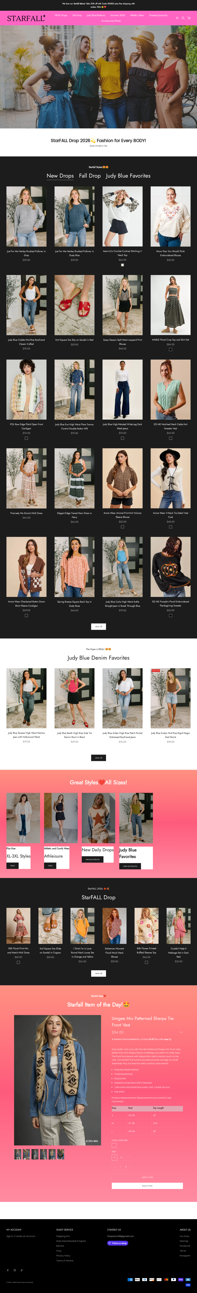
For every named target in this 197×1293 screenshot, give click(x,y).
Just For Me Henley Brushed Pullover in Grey (26, 253)
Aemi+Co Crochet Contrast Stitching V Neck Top (122, 253)
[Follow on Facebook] (7, 1270)
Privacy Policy (63, 1255)
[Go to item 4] (43, 1154)
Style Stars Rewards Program (71, 1241)
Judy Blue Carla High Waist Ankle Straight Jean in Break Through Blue (122, 604)
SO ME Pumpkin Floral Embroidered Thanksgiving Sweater (170, 604)
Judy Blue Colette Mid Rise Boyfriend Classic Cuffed (26, 342)
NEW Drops (61, 15)
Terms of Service (64, 1260)
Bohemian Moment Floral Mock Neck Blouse (114, 952)
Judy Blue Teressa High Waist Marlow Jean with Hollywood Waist (26, 735)
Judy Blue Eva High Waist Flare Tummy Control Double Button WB (74, 426)
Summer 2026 (117, 15)
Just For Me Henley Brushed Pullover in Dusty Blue (74, 253)
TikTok (183, 1250)
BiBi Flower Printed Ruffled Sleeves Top (146, 950)
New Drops (60, 176)
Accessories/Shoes (111, 20)
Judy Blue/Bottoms (96, 15)
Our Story (184, 1236)
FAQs (58, 1250)
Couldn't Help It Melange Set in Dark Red (178, 952)
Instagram (185, 1255)
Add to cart (147, 1177)
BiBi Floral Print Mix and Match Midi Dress (18, 950)
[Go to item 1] (18, 1154)
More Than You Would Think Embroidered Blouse (170, 253)
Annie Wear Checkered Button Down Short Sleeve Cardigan (26, 604)
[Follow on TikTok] (21, 1270)
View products (93, 859)
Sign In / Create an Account (20, 1236)
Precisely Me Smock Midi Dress (26, 513)
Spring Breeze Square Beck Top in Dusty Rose (74, 604)
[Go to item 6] (60, 1154)
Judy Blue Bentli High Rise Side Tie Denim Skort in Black (74, 735)
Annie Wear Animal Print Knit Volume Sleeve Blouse (122, 515)
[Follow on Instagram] (14, 1270)
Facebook (185, 1245)
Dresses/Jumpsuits (158, 15)
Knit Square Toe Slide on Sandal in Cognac (50, 950)
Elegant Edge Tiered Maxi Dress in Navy (74, 515)
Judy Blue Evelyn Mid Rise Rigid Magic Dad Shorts (170, 735)
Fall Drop (77, 15)
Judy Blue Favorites (128, 176)
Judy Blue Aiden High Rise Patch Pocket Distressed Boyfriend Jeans (122, 735)
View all (98, 626)
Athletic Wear (137, 15)
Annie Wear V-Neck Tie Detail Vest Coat (170, 515)
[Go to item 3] (35, 1154)
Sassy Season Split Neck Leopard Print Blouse (122, 342)
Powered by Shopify (27, 1282)
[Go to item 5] (52, 1154)
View (12, 865)
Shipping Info (63, 1236)
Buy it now (147, 1185)
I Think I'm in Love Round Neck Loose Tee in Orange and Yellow (82, 952)
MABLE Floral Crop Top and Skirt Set (170, 339)
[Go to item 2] (26, 1154)
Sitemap (184, 1241)
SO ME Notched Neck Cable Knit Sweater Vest (170, 426)
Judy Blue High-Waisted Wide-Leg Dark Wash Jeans (122, 426)
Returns (60, 1245)
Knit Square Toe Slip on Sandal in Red (74, 340)
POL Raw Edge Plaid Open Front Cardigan (26, 426)
